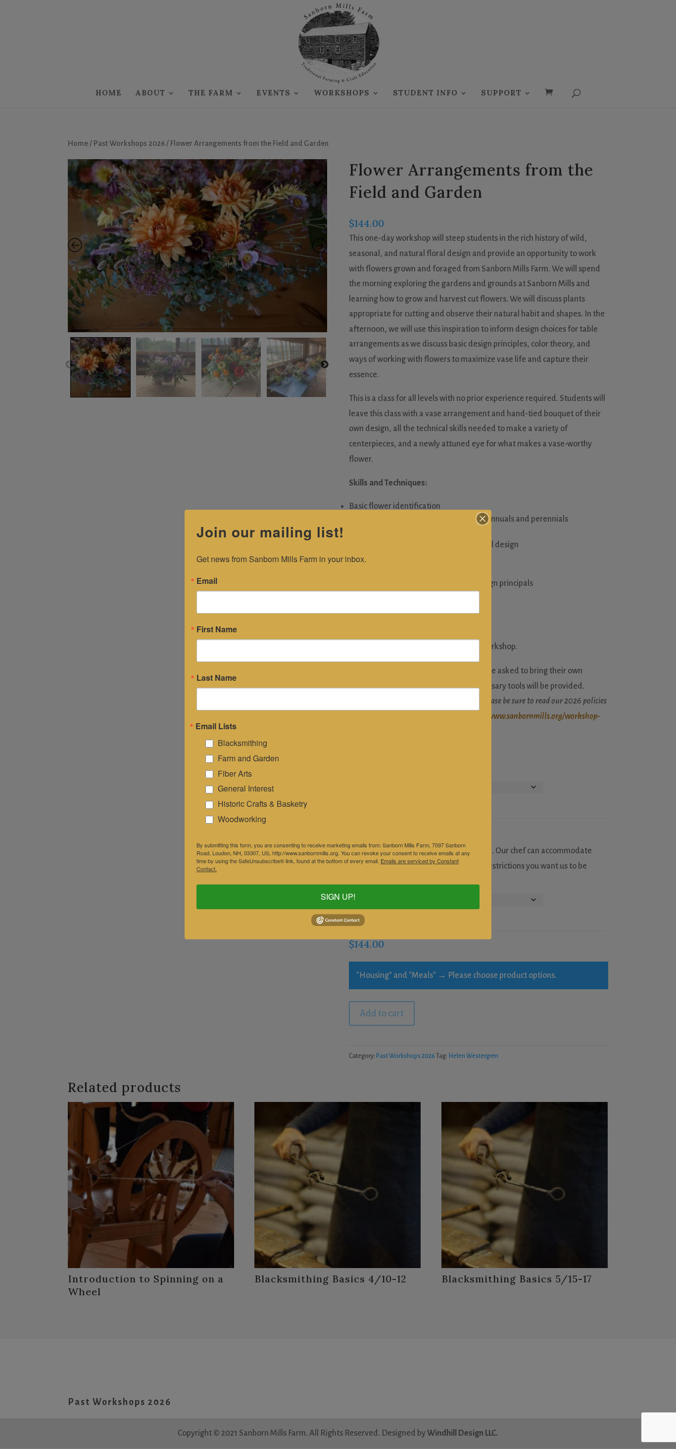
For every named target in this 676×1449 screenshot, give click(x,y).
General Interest (246, 788)
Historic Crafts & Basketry (262, 803)
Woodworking (242, 819)
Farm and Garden (248, 758)
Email (206, 581)
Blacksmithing (242, 742)
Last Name (216, 678)
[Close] (482, 519)
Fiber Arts (235, 773)
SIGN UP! (338, 897)
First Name (216, 629)
